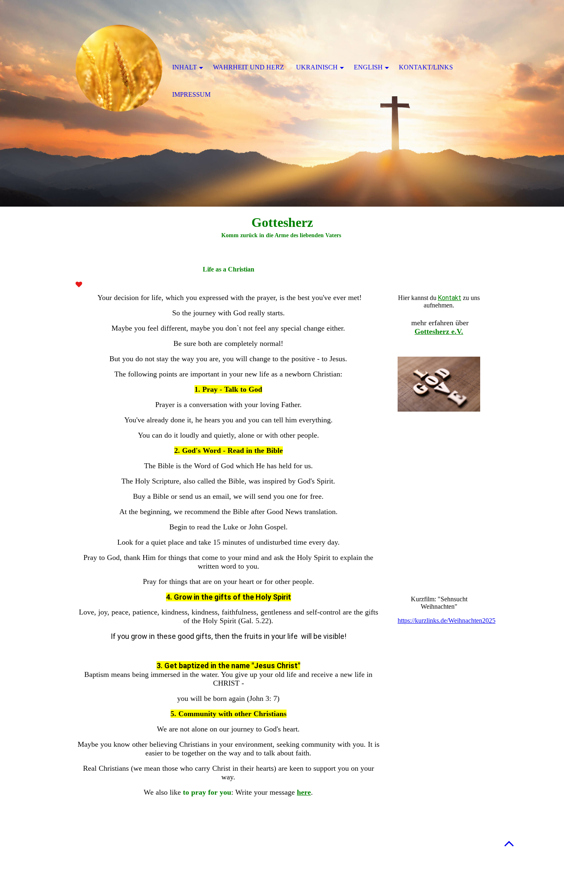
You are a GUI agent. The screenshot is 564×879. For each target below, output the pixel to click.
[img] (119, 68)
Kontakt (449, 298)
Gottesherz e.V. (439, 331)
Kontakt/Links (426, 67)
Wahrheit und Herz (248, 67)
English (368, 67)
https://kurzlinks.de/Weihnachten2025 (446, 620)
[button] (509, 843)
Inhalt (184, 67)
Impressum (191, 94)
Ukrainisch (317, 67)
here (304, 792)
